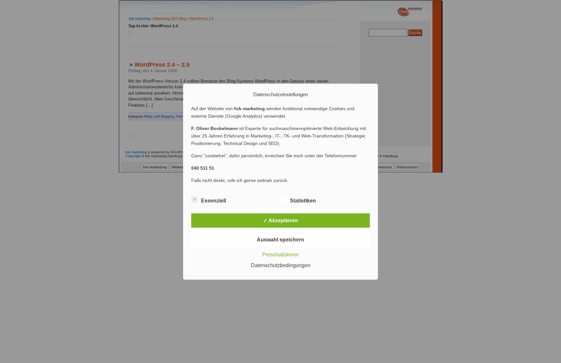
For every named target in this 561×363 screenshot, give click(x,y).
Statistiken (303, 200)
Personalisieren (280, 254)
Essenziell (213, 200)
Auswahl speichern (280, 239)
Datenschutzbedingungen (280, 265)
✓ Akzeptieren (280, 220)
